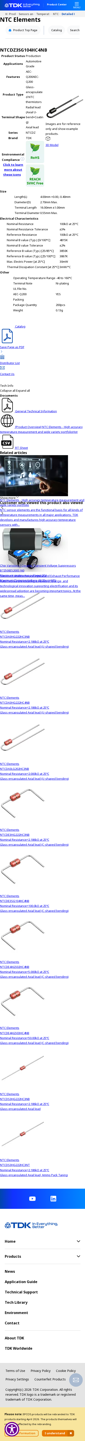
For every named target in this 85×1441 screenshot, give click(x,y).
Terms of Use (15, 1371)
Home (7, 14)
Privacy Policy (41, 1371)
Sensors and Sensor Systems (27, 14)
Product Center (57, 4)
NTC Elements (57, 14)
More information (21, 1433)
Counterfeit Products (50, 1379)
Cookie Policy (66, 1371)
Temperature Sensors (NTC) (44, 14)
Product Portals (14, 14)
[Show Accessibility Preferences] (12, 1429)
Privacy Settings (17, 1379)
